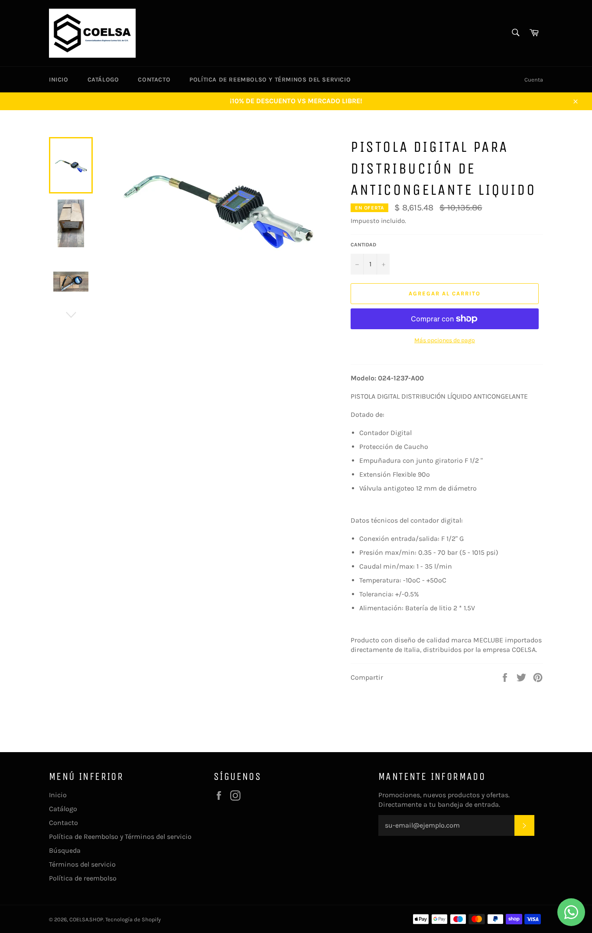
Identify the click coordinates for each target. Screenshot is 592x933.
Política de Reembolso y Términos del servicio (270, 79)
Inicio (58, 79)
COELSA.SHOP (86, 919)
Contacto (154, 79)
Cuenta (533, 79)
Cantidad (363, 245)
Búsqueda (65, 850)
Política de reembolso (83, 878)
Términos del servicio (82, 864)
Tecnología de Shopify (133, 919)
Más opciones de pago (444, 340)
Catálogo (103, 79)
